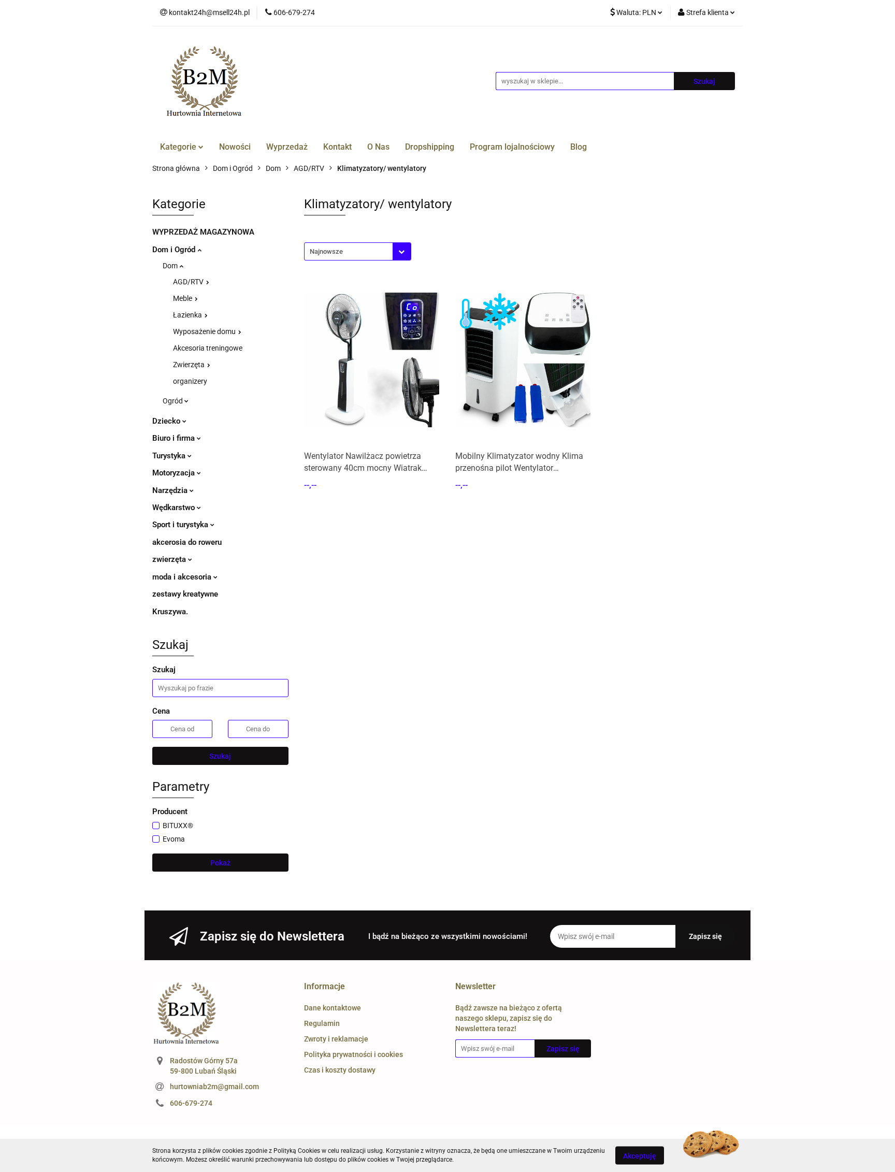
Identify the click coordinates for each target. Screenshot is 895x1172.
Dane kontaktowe (332, 1008)
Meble (183, 298)
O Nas (378, 147)
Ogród (173, 401)
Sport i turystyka (181, 524)
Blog (578, 147)
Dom (171, 266)
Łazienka (188, 315)
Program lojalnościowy (512, 147)
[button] (324, 987)
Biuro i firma (174, 438)
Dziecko (167, 421)
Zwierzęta (189, 364)
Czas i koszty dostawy (340, 1070)
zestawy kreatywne (185, 594)
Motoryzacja (174, 473)
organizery (190, 381)
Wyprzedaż (287, 147)
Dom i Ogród (174, 249)
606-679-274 (191, 1103)
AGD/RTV (189, 282)
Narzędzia (171, 490)
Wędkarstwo (174, 507)
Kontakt (337, 147)
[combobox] (357, 251)
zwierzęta (170, 559)
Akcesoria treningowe (207, 348)
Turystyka (169, 455)
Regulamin (322, 1023)
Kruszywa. (170, 611)
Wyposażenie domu (205, 331)
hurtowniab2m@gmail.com (214, 1086)
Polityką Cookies (296, 1150)
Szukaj (220, 756)
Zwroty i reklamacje (336, 1039)
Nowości (235, 147)
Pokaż (220, 863)
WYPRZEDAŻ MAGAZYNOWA (203, 232)
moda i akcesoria (182, 577)
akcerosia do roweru (187, 542)
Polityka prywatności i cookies (353, 1054)
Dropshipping (429, 147)
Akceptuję (639, 1155)
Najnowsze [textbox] (326, 251)
